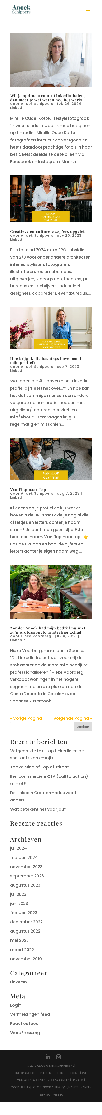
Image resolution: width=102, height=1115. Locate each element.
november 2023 (26, 867)
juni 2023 (19, 903)
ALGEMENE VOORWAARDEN (51, 1080)
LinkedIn (18, 107)
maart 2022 (22, 950)
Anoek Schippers (37, 103)
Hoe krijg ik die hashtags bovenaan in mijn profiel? (47, 360)
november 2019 (26, 959)
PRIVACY (77, 1080)
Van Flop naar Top (28, 489)
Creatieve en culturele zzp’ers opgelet (47, 231)
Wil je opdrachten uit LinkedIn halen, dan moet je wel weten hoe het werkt (47, 97)
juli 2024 (18, 848)
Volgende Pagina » (72, 718)
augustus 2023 (25, 885)
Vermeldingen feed (30, 1014)
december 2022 (26, 922)
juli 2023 (18, 894)
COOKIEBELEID (20, 1087)
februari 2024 (24, 857)
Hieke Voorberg (36, 636)
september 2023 (27, 876)
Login (15, 1005)
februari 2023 (23, 913)
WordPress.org (25, 1033)
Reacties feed (24, 1023)
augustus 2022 (25, 931)
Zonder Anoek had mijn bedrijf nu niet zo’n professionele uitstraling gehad (48, 630)
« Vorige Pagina (26, 718)
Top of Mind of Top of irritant (39, 767)
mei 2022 (19, 940)
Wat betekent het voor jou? (38, 809)
